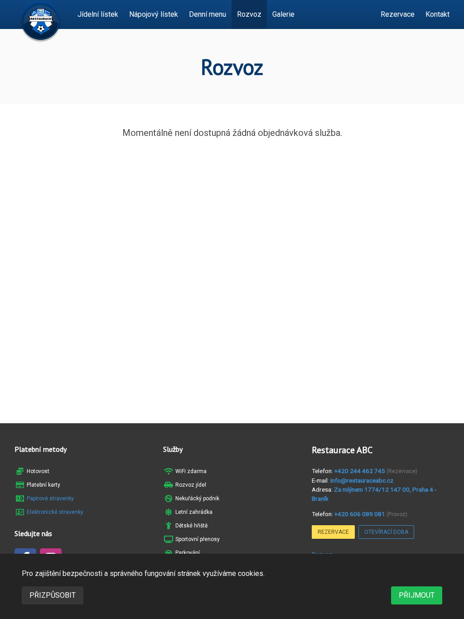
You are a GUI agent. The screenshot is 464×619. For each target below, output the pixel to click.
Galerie (283, 14)
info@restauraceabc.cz (361, 480)
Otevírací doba (386, 532)
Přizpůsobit (52, 595)
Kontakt (437, 14)
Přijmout (417, 595)
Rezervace (398, 14)
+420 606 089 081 (359, 513)
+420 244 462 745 (359, 470)
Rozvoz (249, 14)
